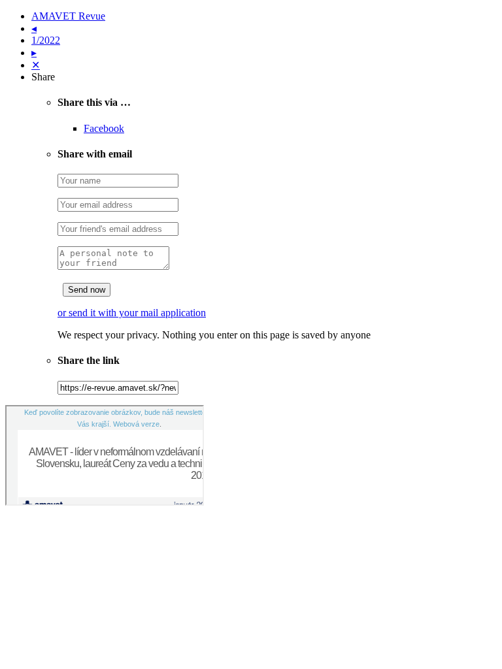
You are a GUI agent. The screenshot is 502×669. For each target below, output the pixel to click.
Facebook (104, 128)
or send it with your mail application (132, 312)
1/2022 (45, 40)
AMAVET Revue (68, 16)
